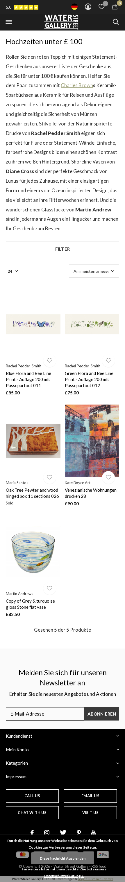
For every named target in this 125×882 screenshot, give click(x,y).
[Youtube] (93, 832)
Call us (32, 795)
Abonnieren (102, 713)
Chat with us (32, 812)
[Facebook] (32, 832)
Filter (62, 249)
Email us (90, 795)
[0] (114, 6)
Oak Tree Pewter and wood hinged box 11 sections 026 (32, 493)
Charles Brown (77, 85)
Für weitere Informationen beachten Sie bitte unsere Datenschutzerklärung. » (64, 872)
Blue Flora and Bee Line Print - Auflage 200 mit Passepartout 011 (28, 379)
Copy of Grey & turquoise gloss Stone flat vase (30, 604)
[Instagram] (46, 832)
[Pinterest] (79, 832)
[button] (8, 22)
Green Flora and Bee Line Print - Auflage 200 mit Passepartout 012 (89, 379)
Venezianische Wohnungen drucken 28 (91, 493)
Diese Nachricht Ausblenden (62, 858)
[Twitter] (63, 832)
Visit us (90, 812)
